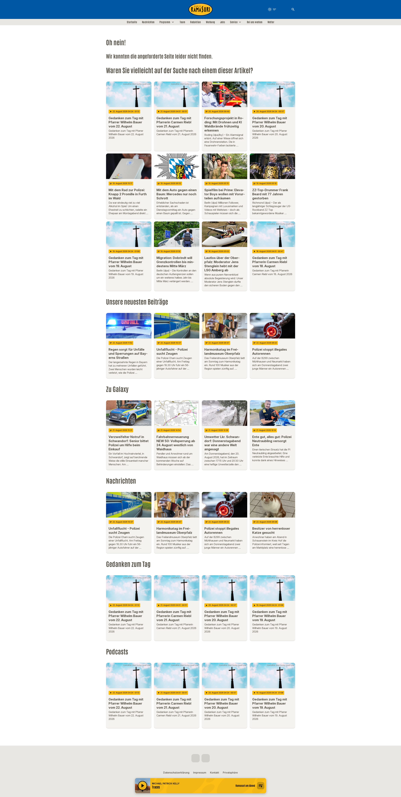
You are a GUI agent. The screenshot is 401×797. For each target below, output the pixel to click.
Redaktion (195, 22)
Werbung (210, 22)
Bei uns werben (255, 22)
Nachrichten (148, 22)
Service (233, 22)
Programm (164, 22)
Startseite (132, 22)
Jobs (222, 22)
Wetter (271, 22)
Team (182, 22)
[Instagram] (115, 9)
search (293, 9)
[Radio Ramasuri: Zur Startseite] (200, 9)
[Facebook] (109, 9)
